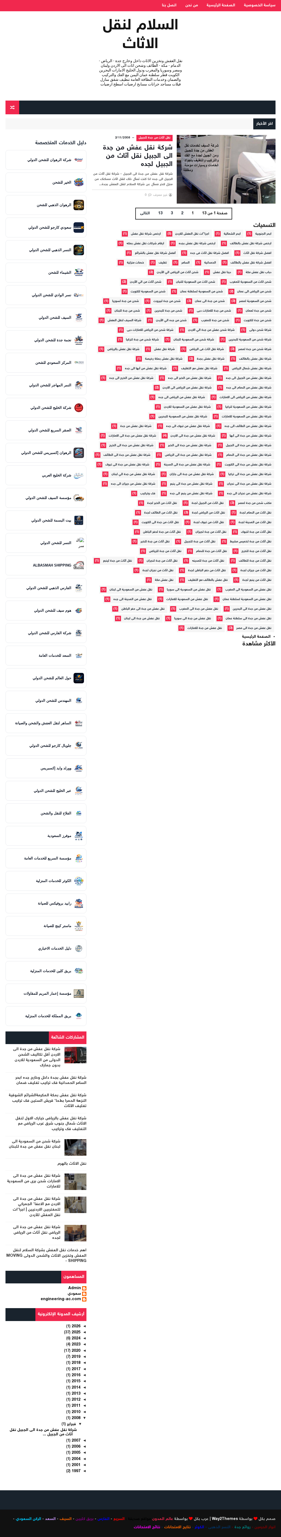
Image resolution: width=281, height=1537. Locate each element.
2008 (75, 1418)
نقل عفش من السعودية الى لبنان (130, 589)
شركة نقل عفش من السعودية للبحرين (182, 416)
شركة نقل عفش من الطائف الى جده (247, 426)
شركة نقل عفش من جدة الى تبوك (127, 464)
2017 (75, 1369)
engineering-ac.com (61, 1299)
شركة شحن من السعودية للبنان (193, 339)
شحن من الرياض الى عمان (254, 291)
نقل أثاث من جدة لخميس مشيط (250, 541)
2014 (75, 1388)
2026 (75, 1326)
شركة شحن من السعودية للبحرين (250, 339)
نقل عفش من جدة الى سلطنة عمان (248, 618)
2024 (75, 1338)
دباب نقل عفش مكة (258, 272)
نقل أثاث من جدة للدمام (211, 551)
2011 (75, 1406)
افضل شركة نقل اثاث (257, 253)
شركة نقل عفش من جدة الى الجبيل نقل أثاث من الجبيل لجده (137, 156)
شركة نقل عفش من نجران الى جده (249, 493)
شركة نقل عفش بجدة (210, 359)
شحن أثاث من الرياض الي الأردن (177, 272)
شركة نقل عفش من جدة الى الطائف (126, 455)
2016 (75, 1375)
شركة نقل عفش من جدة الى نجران (249, 484)
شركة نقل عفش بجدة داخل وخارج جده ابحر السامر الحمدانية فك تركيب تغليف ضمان (50, 1080)
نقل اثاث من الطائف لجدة (161, 513)
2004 (75, 1459)
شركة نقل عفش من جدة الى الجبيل (248, 445)
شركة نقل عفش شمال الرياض (251, 368)
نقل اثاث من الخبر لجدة (162, 503)
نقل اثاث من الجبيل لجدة (208, 503)
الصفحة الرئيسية (221, 5)
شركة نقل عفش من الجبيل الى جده (248, 378)
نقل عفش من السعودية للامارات (187, 599)
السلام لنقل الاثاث (140, 35)
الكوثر (199, 1527)
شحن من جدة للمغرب (215, 320)
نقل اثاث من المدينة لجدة (254, 522)
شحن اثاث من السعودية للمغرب (250, 282)
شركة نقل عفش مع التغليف (199, 368)
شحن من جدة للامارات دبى (214, 311)
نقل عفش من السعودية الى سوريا (189, 589)
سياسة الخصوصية (260, 5)
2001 (75, 1465)
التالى (145, 213)
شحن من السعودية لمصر (255, 301)
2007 (75, 1441)
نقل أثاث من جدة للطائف (255, 561)
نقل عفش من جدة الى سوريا (192, 618)
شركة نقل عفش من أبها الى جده (146, 368)
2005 (75, 1453)
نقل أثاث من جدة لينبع (117, 561)
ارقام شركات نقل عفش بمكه (145, 243)
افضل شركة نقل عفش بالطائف (251, 262)
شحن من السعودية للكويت (148, 291)
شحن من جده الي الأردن (171, 320)
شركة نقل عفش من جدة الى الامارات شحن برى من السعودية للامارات (33, 1181)
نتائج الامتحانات (147, 1527)
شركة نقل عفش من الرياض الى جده (181, 397)
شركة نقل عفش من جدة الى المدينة (187, 464)
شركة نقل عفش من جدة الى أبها (250, 436)
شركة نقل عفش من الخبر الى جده (189, 378)
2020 (75, 1351)
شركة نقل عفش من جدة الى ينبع (191, 484)
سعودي (74, 1294)
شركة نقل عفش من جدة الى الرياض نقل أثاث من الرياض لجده (36, 1233)
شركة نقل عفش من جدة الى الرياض (188, 455)
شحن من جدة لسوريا (125, 301)
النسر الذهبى (219, 1527)
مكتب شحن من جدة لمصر (254, 503)
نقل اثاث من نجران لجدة (157, 570)
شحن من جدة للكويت (257, 320)
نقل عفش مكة (164, 580)
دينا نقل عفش (222, 272)
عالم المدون (162, 1519)
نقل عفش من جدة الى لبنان (142, 618)
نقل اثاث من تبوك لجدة (208, 522)
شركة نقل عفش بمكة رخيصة (163, 359)
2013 (75, 1394)
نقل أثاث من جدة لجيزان (210, 532)
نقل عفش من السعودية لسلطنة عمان (247, 599)
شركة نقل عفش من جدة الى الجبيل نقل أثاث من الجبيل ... (43, 1432)
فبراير (71, 1424)
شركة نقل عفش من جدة (135, 426)
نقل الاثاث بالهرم (71, 1164)
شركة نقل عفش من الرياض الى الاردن (187, 387)
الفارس (103, 1519)
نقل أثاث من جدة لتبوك (256, 532)
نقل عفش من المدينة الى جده (132, 599)
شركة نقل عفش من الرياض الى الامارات (245, 397)
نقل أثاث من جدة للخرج (256, 551)
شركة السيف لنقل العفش (124, 320)
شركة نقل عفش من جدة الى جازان (192, 474)
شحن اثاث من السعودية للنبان (195, 282)
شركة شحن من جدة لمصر (254, 349)
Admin (74, 1288)
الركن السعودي (28, 1519)
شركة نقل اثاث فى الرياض (206, 349)
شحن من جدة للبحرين (168, 311)
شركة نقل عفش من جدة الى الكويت (248, 464)
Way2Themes (225, 1519)
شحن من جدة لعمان (258, 311)
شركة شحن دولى (260, 330)
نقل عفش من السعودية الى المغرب (248, 589)
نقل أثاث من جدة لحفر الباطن (162, 532)
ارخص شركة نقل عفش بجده (197, 243)
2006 (75, 1447)
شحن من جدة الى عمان (210, 301)
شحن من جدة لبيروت (167, 301)
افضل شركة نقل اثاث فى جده (209, 253)
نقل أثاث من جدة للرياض (165, 551)
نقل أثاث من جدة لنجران (162, 561)
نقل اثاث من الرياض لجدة (208, 513)
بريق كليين (84, 1519)
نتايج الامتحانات (177, 1527)
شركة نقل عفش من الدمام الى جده (248, 387)
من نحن (191, 5)
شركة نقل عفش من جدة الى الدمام (248, 455)
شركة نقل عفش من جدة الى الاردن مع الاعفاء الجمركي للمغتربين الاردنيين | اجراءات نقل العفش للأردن (36, 1207)
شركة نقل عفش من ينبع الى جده (191, 493)
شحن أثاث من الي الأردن (145, 282)
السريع (119, 1519)
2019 (75, 1357)
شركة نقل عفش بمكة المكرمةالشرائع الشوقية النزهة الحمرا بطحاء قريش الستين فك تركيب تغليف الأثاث (47, 1101)
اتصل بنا (169, 5)
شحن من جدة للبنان (127, 311)
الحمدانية (210, 262)
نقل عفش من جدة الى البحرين (252, 609)
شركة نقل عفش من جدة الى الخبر (189, 445)
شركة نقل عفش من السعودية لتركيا (248, 407)
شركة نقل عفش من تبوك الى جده (188, 426)
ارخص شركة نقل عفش (146, 234)
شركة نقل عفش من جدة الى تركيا (249, 474)
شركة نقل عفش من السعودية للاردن (187, 407)
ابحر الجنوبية (263, 234)
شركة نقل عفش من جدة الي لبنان (133, 474)
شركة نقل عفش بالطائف (255, 359)
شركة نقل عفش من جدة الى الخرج (131, 445)
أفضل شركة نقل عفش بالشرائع (155, 253)
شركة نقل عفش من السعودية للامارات (246, 416)
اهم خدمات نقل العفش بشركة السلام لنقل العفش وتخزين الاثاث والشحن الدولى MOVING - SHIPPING (46, 1256)
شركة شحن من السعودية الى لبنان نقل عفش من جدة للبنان (34, 1144)
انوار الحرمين (265, 1527)
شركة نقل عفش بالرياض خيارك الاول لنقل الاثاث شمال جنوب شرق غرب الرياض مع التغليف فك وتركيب (50, 1124)
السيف (66, 1519)
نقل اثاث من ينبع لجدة (256, 580)
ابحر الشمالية (232, 234)
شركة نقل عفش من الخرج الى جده (131, 378)
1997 (75, 1471)
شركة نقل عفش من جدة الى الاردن (192, 436)
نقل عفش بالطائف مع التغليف (208, 580)
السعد (50, 1519)
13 (160, 213)
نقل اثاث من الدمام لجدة (255, 513)
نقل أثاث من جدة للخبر (155, 541)
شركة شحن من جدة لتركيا (142, 339)
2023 (75, 1344)
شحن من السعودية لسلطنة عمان (201, 291)
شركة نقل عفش (164, 349)
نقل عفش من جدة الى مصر (253, 628)
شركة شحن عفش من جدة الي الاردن (211, 330)
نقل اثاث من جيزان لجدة (255, 570)
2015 (75, 1381)
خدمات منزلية (135, 262)
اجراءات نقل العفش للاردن (192, 234)
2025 (75, 1332)
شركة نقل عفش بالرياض (123, 349)
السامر (185, 262)
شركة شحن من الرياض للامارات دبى (150, 330)
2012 (75, 1400)
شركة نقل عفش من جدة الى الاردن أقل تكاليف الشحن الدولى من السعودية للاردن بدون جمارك (36, 1057)
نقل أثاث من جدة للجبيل (154, 137)
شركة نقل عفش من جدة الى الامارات (132, 436)
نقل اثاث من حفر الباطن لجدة (207, 570)
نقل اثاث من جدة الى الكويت (160, 522)
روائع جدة (242, 1527)
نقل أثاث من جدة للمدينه (208, 561)
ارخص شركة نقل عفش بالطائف (250, 243)
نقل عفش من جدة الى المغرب (198, 609)
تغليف (163, 262)
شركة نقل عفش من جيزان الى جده (133, 484)
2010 (75, 1412)
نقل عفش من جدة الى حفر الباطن (143, 609)
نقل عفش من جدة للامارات (204, 628)
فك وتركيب (147, 493)
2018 (75, 1363)
